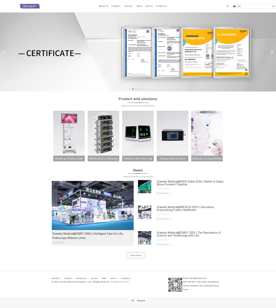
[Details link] (93, 205)
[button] (3, 52)
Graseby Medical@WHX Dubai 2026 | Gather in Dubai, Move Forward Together (190, 183)
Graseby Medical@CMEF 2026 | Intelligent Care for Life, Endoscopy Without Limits (87, 236)
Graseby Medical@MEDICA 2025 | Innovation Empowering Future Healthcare (185, 208)
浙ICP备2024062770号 (119, 281)
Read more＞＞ (165, 193)
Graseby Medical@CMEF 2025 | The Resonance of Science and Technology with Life (189, 234)
